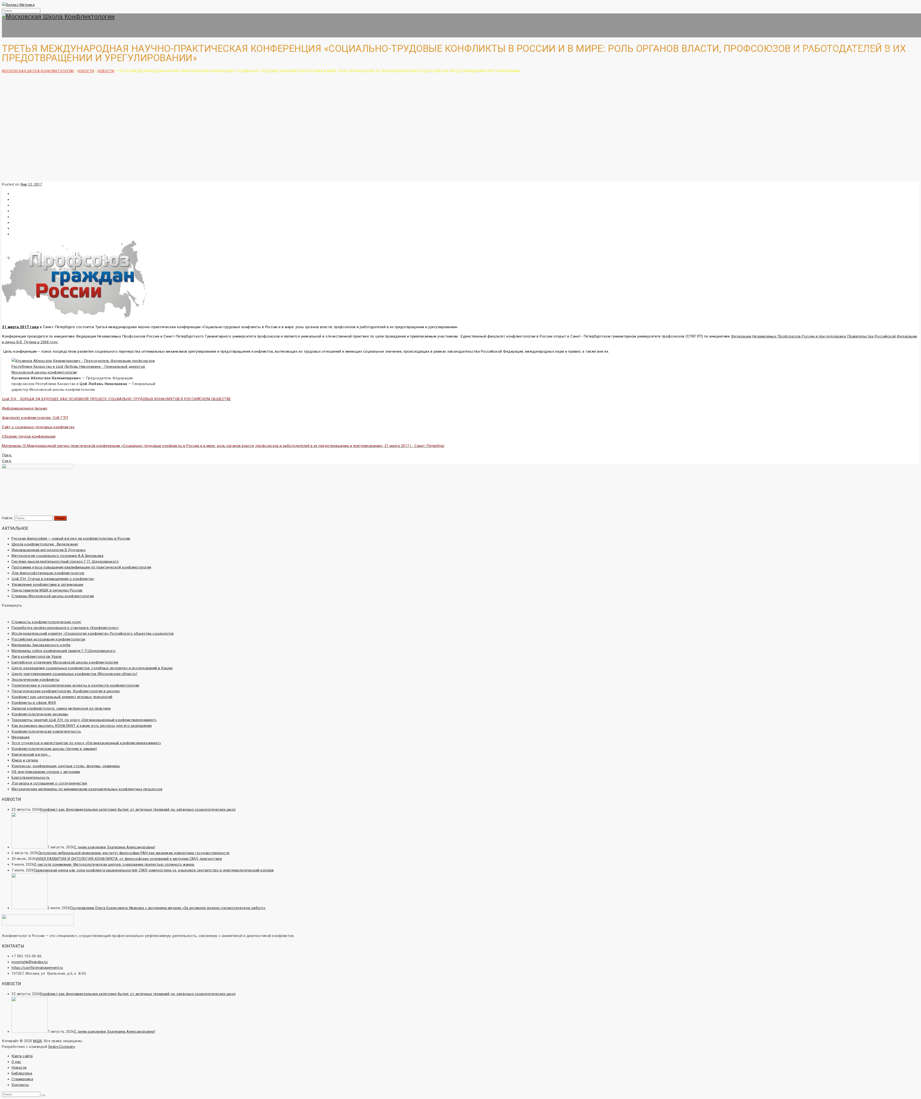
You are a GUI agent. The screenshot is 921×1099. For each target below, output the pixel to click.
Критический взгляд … (31, 754)
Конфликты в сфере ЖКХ (34, 702)
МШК (37, 1041)
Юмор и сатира (25, 760)
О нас (774, 49)
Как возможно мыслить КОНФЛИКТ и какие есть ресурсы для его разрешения (82, 726)
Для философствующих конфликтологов (48, 573)
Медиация (21, 737)
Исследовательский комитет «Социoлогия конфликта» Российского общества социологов (93, 633)
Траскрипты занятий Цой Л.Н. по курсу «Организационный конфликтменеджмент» (84, 720)
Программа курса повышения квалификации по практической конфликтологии (81, 567)
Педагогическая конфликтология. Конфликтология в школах (66, 691)
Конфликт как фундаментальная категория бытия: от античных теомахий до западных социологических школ (138, 809)
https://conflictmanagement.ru (37, 968)
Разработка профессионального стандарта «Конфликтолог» (65, 628)
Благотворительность (31, 777)
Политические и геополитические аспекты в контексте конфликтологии (75, 685)
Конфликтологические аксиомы (40, 714)
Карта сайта (22, 1056)
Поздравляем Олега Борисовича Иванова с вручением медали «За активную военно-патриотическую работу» (168, 908)
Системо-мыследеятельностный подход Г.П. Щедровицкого (65, 561)
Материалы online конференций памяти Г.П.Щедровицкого (63, 651)
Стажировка (861, 49)
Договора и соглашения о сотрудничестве (49, 783)
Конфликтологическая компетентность (46, 731)
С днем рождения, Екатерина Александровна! (114, 847)
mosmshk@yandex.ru (30, 962)
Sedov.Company (61, 1047)
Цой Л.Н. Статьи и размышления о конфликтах (53, 579)
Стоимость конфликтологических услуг (47, 622)
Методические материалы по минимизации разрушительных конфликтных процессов (87, 789)
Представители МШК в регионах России (47, 590)
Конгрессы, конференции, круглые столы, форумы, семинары (66, 766)
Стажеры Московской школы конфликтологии (53, 596)
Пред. (7, 455)
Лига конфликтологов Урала (37, 656)
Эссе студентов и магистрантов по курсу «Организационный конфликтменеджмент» (86, 743)
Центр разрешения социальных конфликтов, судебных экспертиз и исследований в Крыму (92, 668)
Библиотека (801, 49)
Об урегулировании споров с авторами (46, 772)
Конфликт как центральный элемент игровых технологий (62, 697)
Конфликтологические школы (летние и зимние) (54, 749)
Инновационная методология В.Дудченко (49, 550)
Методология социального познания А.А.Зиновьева (57, 556)
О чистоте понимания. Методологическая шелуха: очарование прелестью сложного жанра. (114, 864)
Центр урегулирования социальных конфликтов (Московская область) (74, 674)
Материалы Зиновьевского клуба (41, 645)
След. (7, 461)
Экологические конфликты (35, 679)
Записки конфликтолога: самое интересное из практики (61, 708)
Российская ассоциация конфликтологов (48, 639)
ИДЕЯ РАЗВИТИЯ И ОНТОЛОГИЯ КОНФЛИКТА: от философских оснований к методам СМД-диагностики (129, 859)
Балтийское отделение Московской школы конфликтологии (65, 662)
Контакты (892, 49)
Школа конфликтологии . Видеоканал (45, 544)
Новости (831, 49)
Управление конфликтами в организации (47, 584)
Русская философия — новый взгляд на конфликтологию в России (71, 538)
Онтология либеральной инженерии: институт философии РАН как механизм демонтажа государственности (134, 853)
